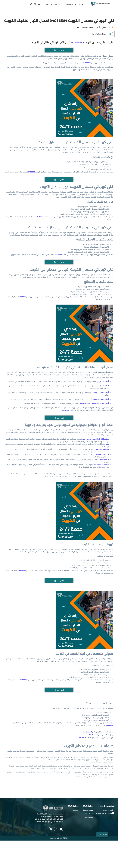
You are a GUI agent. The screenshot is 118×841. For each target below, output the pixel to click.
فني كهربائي (106, 27)
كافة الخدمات (89, 814)
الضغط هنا (87, 732)
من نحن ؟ (75, 810)
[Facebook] (31, 4)
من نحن (57, 4)
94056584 (77, 42)
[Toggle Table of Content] (109, 34)
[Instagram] (35, 4)
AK (61, 838)
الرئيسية (78, 4)
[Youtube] (39, 4)
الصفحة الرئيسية (88, 810)
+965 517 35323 (107, 810)
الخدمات (68, 4)
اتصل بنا (49, 4)
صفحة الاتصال (88, 817)
